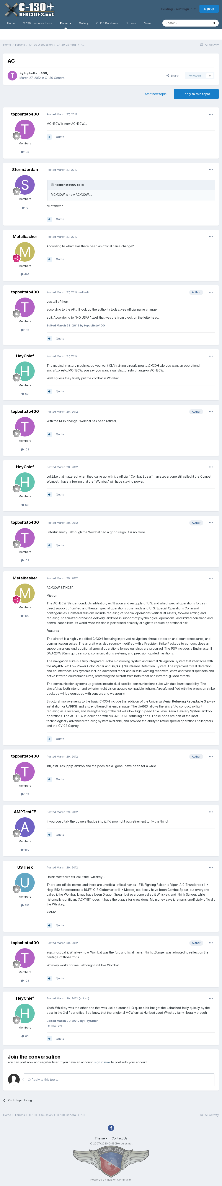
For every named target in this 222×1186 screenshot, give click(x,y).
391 (26, 905)
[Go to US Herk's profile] (25, 882)
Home (11, 23)
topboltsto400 (35, 73)
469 (26, 849)
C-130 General (55, 78)
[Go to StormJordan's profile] (25, 185)
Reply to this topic (196, 94)
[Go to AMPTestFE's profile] (25, 827)
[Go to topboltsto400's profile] (12, 75)
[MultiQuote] (49, 137)
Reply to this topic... (45, 1079)
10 (26, 207)
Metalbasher (25, 236)
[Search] (214, 23)
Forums (65, 23)
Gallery (83, 23)
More (147, 23)
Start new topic (155, 94)
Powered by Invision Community (111, 1179)
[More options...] (211, 114)
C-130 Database (107, 23)
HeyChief (25, 356)
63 (26, 393)
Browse (131, 23)
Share (174, 75)
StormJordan (25, 169)
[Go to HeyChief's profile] (25, 371)
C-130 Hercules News (37, 23)
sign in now (102, 1062)
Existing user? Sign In (177, 9)
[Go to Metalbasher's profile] (25, 252)
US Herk (25, 867)
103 (26, 152)
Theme (100, 1138)
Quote (60, 137)
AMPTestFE (25, 812)
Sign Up (209, 8)
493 (26, 274)
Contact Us (119, 1138)
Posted (62, 114)
